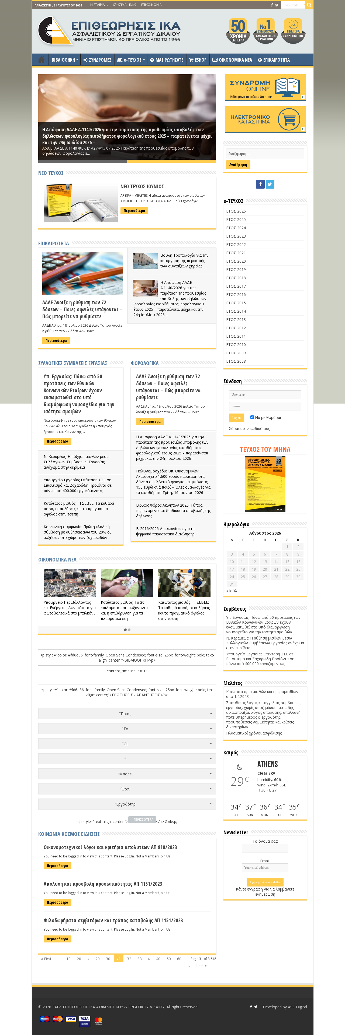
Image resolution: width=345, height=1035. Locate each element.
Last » (201, 965)
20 (79, 958)
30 (108, 958)
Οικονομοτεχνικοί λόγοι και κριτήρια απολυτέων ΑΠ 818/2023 (110, 847)
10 (68, 958)
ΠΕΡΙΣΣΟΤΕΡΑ (143, 819)
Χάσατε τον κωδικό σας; (250, 428)
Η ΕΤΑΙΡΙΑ (97, 4)
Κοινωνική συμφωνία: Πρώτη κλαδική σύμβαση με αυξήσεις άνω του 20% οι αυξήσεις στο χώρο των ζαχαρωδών (77, 532)
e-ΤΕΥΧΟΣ (133, 60)
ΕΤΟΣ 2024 (236, 227)
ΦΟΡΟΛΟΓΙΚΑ (145, 363)
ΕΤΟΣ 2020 (236, 261)
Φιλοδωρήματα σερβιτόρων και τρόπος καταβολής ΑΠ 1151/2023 (113, 920)
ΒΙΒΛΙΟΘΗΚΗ (63, 60)
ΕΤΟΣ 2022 (236, 244)
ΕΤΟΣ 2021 (236, 252)
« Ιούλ (231, 590)
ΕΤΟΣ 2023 (236, 236)
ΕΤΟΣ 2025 (236, 219)
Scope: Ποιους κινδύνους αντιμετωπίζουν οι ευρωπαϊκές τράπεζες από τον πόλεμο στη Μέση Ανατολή (190, 610)
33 (139, 958)
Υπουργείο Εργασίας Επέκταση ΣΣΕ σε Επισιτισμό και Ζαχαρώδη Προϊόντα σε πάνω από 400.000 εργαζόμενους (78, 485)
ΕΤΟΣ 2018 (236, 277)
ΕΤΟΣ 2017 (236, 286)
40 (158, 958)
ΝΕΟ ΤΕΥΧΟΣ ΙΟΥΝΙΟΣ (142, 186)
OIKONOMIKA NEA (235, 60)
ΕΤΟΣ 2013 (236, 319)
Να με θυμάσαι (267, 417)
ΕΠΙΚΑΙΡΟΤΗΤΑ (276, 60)
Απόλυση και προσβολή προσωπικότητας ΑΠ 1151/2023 (103, 883)
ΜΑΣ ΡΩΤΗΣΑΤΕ (169, 60)
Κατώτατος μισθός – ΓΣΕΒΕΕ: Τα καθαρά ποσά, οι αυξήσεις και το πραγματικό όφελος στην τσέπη (79, 509)
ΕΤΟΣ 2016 (236, 294)
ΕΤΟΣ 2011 (236, 336)
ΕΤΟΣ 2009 (236, 352)
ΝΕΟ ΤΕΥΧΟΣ (51, 172)
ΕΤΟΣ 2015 (236, 302)
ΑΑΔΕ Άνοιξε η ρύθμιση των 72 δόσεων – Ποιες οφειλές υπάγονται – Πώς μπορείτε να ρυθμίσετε (82, 309)
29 (97, 958)
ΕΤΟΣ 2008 (236, 361)
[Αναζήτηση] (309, 5)
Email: (265, 860)
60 (179, 958)
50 (169, 958)
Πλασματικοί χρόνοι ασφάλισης (254, 733)
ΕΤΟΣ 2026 (236, 211)
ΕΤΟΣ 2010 (236, 344)
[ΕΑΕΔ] (109, 30)
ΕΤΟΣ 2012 (236, 327)
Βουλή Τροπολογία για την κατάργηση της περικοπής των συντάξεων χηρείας (184, 261)
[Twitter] (277, 5)
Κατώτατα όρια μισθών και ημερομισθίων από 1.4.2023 (262, 694)
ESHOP (200, 60)
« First (46, 958)
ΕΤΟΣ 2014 (236, 311)
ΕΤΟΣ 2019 (236, 269)
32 (129, 958)
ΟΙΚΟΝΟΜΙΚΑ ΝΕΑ (57, 559)
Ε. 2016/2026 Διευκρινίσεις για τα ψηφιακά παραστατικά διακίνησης (165, 531)
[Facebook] (272, 5)
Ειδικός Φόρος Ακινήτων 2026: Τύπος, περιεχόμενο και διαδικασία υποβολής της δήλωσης (173, 510)
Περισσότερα (134, 210)
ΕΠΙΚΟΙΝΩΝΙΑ (151, 4)
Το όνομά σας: (265, 841)
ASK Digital (297, 1006)
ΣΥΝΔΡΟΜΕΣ (100, 60)
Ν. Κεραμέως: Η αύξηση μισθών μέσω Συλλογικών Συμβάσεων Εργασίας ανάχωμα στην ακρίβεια (76, 462)
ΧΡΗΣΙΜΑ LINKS (124, 4)
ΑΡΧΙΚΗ (41, 59)
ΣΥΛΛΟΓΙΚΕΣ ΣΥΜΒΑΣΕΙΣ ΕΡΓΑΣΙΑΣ (72, 363)
